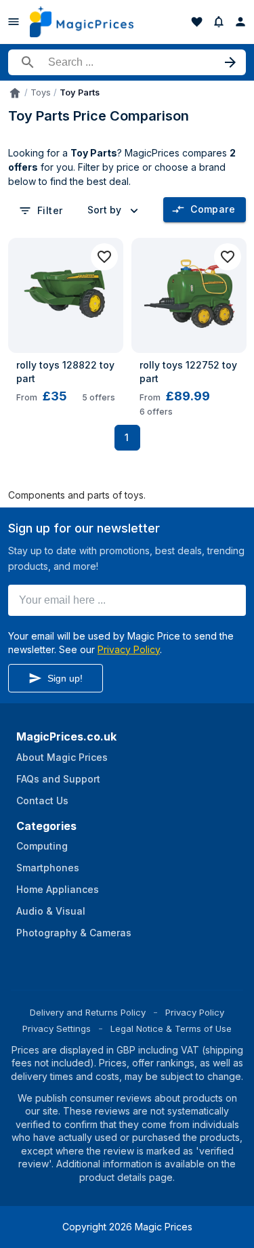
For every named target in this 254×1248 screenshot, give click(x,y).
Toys (40, 92)
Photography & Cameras (73, 932)
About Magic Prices (62, 757)
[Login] (240, 22)
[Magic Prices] (81, 21)
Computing (42, 846)
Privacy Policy (129, 649)
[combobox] (115, 210)
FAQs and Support (58, 779)
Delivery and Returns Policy (88, 1012)
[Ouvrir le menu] (13, 22)
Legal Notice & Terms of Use (171, 1028)
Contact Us (42, 800)
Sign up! (65, 678)
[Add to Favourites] (104, 256)
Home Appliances (57, 889)
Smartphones (47, 867)
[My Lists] (197, 22)
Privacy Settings (56, 1028)
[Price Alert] (219, 22)
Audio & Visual (50, 911)
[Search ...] (127, 62)
